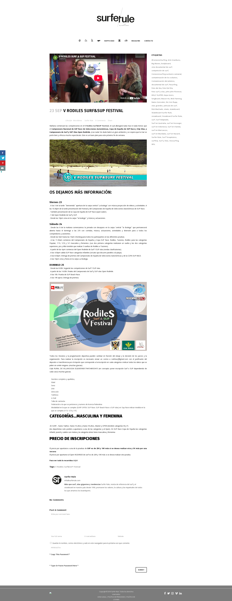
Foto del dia (157, 88)
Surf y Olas (163, 141)
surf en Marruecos (159, 130)
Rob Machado (157, 109)
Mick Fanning (176, 99)
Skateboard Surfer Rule (162, 113)
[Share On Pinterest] (2, 163)
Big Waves (156, 63)
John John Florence (173, 92)
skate (166, 109)
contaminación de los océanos (164, 77)
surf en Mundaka (159, 134)
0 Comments (100, 120)
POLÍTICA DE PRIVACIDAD (116, 597)
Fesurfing (173, 84)
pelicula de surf (170, 106)
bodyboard (166, 63)
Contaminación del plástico (163, 81)
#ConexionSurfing (159, 60)
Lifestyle (68, 120)
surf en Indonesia (159, 127)
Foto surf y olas (158, 92)
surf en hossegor (174, 123)
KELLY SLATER (157, 95)
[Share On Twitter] (2, 158)
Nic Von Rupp (171, 102)
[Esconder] (1, 172)
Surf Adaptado (162, 120)
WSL (153, 144)
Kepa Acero (169, 95)
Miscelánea (77, 120)
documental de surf (160, 84)
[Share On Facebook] (2, 152)
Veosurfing (174, 141)
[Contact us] (2, 168)
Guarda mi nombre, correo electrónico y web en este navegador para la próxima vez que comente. (91, 543)
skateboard (175, 109)
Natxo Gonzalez (158, 102)
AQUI (75, 460)
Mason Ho (165, 99)
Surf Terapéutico (169, 137)
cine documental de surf (162, 67)
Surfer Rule (89, 120)
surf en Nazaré (173, 134)
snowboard (156, 116)
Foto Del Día (168, 88)
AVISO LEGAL (102, 597)
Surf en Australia (159, 123)
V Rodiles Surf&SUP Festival (67, 467)
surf (153, 120)
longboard (156, 99)
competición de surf (160, 70)
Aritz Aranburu (174, 60)
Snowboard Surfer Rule (172, 116)
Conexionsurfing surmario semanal (166, 74)
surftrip (155, 141)
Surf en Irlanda (174, 127)
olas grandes (157, 106)
